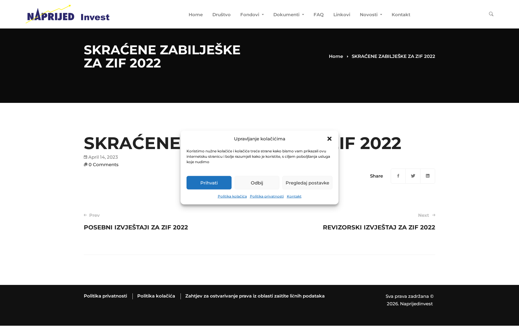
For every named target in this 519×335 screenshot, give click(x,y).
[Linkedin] (427, 176)
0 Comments (104, 164)
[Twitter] (412, 176)
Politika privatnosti (267, 196)
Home (336, 56)
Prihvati (209, 183)
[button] (329, 139)
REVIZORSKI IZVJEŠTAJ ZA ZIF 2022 (379, 221)
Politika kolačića (232, 196)
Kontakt (294, 196)
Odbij (257, 183)
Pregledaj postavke (307, 183)
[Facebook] (398, 176)
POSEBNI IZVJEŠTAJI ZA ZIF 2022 (136, 221)
